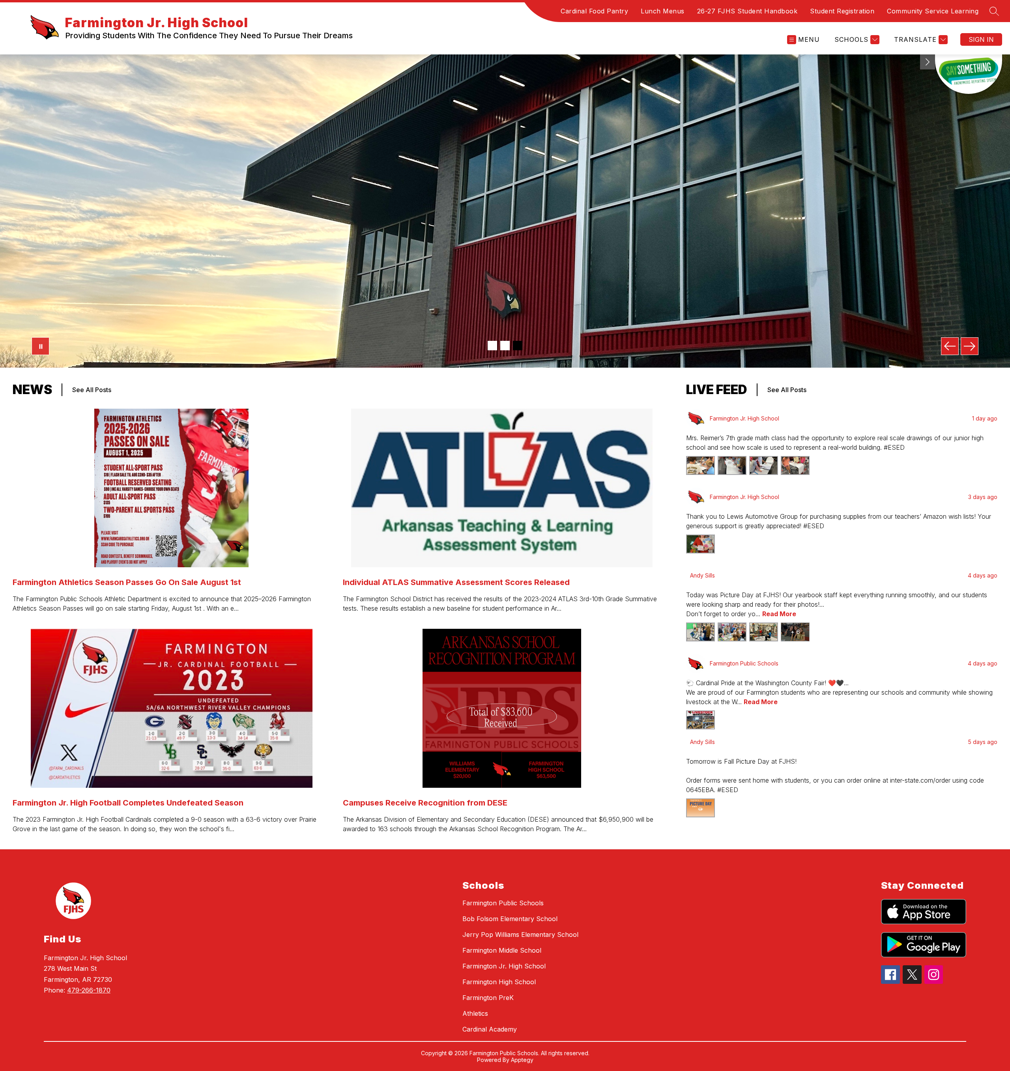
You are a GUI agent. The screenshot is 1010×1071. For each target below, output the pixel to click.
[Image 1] (492, 345)
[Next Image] (969, 346)
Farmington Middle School (501, 950)
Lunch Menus (663, 11)
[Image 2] (505, 345)
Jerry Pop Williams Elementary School (520, 934)
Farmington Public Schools (503, 903)
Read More (779, 614)
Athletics (475, 1013)
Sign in (981, 39)
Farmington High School (499, 982)
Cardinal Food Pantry (594, 11)
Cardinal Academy (489, 1029)
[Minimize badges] (927, 61)
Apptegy (522, 1059)
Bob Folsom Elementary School (509, 919)
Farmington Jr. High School (504, 966)
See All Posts (91, 390)
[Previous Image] (950, 346)
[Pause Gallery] (40, 346)
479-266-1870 (88, 990)
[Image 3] (517, 345)
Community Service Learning (932, 11)
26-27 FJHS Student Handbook (747, 11)
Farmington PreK (488, 998)
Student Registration (842, 11)
